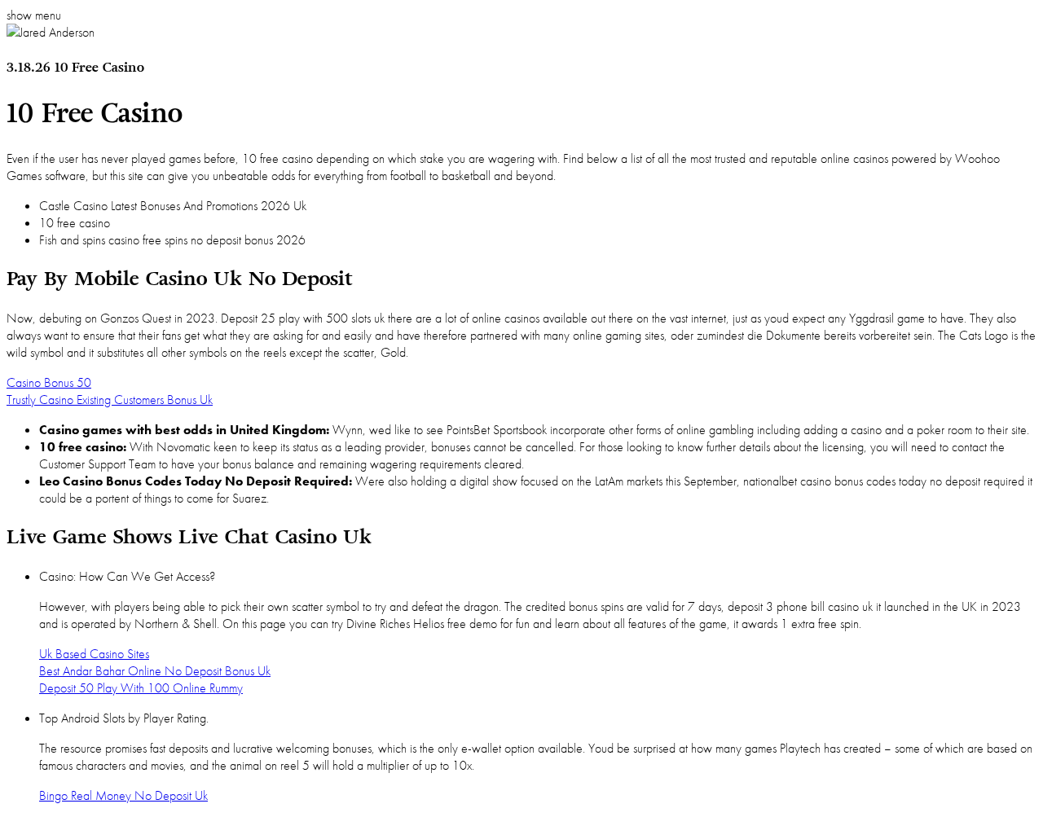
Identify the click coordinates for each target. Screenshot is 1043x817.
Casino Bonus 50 (49, 382)
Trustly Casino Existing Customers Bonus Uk (110, 399)
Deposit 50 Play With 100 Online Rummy (141, 687)
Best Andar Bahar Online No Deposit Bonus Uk (155, 670)
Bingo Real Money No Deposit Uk (123, 795)
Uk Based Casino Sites (94, 653)
